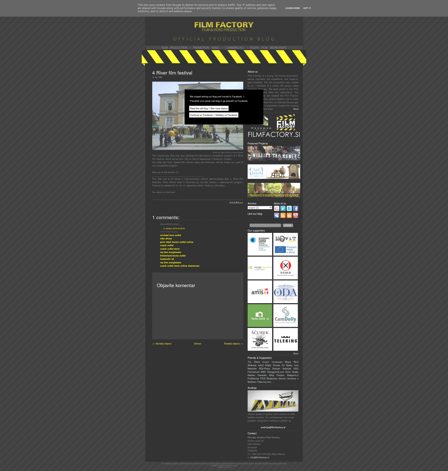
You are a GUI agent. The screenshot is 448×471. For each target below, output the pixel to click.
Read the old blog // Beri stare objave (209, 108)
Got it (307, 8)
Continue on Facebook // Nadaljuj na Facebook (213, 115)
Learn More (292, 8)
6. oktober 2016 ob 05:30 (174, 228)
